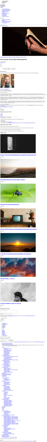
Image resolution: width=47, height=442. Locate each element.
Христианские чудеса (7, 379)
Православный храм (5, 364)
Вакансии (3, 333)
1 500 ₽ (1, 114)
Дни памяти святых (7, 358)
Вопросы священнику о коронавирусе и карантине (12, 420)
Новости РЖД (4, 376)
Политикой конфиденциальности (30, 122)
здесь (22, 119)
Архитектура (6, 391)
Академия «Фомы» (5, 11)
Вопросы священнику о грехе (8, 419)
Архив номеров (4, 335)
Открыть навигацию (5, 1)
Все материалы (4, 14)
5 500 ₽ (1, 115)
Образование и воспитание (6, 374)
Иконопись (6, 393)
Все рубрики (4, 15)
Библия (3, 347)
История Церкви (6, 382)
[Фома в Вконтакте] (4, 323)
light (1, 62)
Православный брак (7, 389)
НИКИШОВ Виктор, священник (8, 106)
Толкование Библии (7, 353)
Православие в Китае (7, 405)
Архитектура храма (7, 365)
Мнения (3, 407)
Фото (3, 408)
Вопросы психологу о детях (8, 372)
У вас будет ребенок (7, 371)
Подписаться (11, 340)
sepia (4, 62)
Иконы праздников (7, 362)
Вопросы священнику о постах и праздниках (11, 359)
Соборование (6, 430)
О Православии (6, 380)
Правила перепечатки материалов (7, 344)
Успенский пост (6, 413)
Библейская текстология (8, 350)
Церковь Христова (5, 434)
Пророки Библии (6, 351)
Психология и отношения (6, 10)
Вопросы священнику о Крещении (9, 422)
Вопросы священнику (9, 57)
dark (2, 62)
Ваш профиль (4, 2)
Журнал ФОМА (2, 57)
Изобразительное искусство (8, 395)
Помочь (4, 4)
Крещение (5, 426)
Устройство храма (7, 366)
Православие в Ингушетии (8, 404)
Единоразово (4, 117)
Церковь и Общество (5, 436)
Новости (3, 12)
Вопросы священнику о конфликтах (9, 421)
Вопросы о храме (6, 424)
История (3, 381)
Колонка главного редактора (6, 373)
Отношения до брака (7, 388)
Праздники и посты (5, 410)
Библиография (6, 354)
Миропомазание (6, 429)
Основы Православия (5, 377)
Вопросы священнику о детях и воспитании (11, 369)
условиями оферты (9, 121)
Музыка (5, 394)
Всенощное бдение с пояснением (9, 433)
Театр (5, 396)
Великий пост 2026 (7, 412)
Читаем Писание (6, 352)
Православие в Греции (7, 402)
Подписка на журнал (5, 16)
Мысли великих (6, 398)
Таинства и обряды (5, 425)
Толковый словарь (7, 397)
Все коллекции (4, 22)
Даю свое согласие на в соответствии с (18, 122)
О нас (3, 329)
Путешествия (4, 375)
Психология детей (7, 368)
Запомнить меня (4, 318)
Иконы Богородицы (7, 361)
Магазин (3, 330)
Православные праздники (6, 355)
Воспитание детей (5, 367)
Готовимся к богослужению (6, 432)
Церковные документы (5, 435)
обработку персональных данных (13, 122)
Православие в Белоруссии (8, 401)
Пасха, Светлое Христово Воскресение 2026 (11, 356)
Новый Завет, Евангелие (8, 348)
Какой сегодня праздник (6, 19)
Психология (4, 385)
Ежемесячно (9, 117)
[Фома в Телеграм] (4, 324)
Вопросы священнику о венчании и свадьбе (11, 417)
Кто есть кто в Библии (7, 349)
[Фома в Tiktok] (3, 325)
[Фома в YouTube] (4, 326)
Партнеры (3, 334)
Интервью (3, 406)
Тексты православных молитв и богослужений (9, 437)
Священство (6, 431)
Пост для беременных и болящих (9, 414)
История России (6, 383)
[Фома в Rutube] (3, 327)
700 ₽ (1, 113)
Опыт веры (6, 378)
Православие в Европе (7, 403)
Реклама (3, 331)
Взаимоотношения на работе (8, 390)
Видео (3, 409)
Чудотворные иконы (7, 363)
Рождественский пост (7, 411)
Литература (6, 392)
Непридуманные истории (6, 9)
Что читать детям (6, 370)
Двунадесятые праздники (8, 357)
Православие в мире (5, 399)
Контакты (3, 332)
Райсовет (3, 20)
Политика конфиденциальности (7, 343)
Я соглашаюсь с (6, 121)
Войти (7, 25)
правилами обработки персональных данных (21, 341)
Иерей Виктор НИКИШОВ (4, 89)
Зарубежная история (7, 384)
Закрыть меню (3, 5)
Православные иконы (5, 360)
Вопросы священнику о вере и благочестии (19, 57)
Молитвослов (4, 13)
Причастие (5, 427)
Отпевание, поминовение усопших (9, 428)
